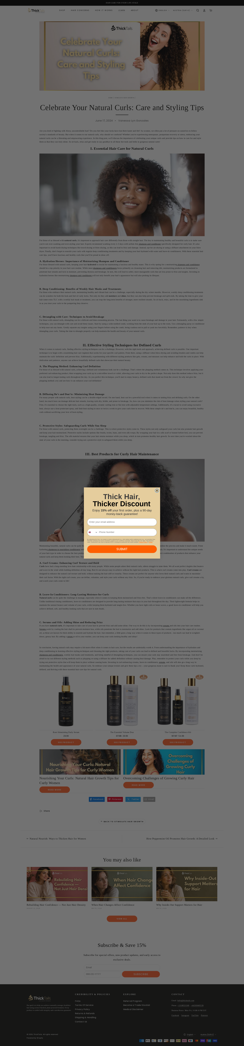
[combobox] (92, 532)
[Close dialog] (157, 490)
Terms (150, 542)
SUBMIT (122, 549)
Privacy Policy (143, 542)
